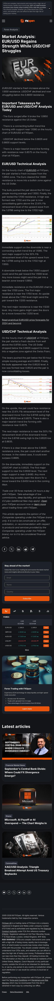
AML (27, 992)
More (27, 650)
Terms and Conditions (18, 980)
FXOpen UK (7, 923)
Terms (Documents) (16, 992)
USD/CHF (31, 338)
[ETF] (23, 611)
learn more (40, 504)
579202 (5, 934)
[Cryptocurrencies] (39, 611)
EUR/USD (31, 170)
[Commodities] (31, 611)
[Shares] (14, 611)
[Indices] (48, 611)
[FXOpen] (27, 21)
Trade (46, 627)
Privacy (4, 992)
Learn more (27, 709)
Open (44, 501)
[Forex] (6, 611)
